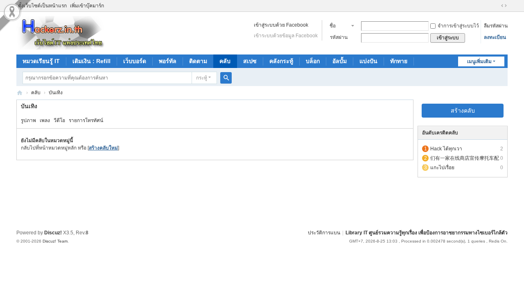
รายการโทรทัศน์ (86, 120)
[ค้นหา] (226, 78)
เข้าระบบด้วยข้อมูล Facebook (286, 36)
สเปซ (250, 61)
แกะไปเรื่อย (442, 167)
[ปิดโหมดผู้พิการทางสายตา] (496, 5)
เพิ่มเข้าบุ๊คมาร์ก (87, 6)
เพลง (45, 120)
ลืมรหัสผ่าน (496, 26)
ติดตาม (198, 61)
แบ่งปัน (368, 61)
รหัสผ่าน (339, 37)
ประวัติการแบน (324, 233)
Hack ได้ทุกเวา (446, 149)
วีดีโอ (59, 120)
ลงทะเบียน (495, 37)
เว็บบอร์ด (134, 61)
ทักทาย (398, 61)
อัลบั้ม (339, 61)
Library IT (19, 93)
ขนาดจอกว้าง (504, 5)
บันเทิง (56, 92)
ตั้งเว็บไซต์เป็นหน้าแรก (42, 6)
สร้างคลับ (463, 110)
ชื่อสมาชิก (337, 26)
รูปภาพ (28, 120)
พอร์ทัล (167, 61)
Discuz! (53, 233)
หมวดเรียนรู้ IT (41, 61)
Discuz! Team (55, 241)
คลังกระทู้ (281, 61)
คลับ (224, 61)
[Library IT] (60, 32)
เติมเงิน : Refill (91, 61)
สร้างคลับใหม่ (103, 148)
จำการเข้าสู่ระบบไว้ (458, 26)
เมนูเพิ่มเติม (479, 61)
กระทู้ (201, 78)
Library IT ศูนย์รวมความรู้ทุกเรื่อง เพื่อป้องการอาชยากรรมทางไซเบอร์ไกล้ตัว (427, 233)
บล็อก (313, 61)
